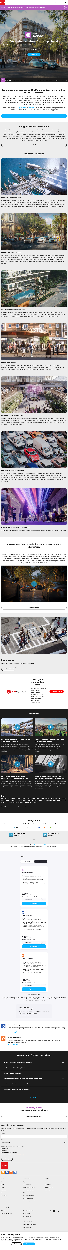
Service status (48, 1187)
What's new (32, 80)
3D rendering (26, 1213)
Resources (48, 1182)
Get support (48, 1184)
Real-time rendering (28, 1211)
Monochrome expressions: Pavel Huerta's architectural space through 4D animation (50, 777)
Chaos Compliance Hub (29, 1201)
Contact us (4, 1195)
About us (3, 1182)
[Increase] (45, 984)
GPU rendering (27, 1216)
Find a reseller (27, 1184)
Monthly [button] (27, 861)
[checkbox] (16, 1151)
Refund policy (26, 1193)
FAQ (57, 846)
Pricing (64, 80)
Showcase (49, 80)
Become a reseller (28, 1198)
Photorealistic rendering (29, 1224)
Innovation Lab (27, 1227)
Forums (47, 1193)
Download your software (29, 1190)
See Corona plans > (14, 1044)
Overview (16, 80)
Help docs (47, 1190)
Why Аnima (24, 80)
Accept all (29, 1244)
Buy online (26, 1182)
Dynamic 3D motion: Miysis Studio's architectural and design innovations (14, 777)
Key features (40, 80)
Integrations (57, 80)
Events (3, 1193)
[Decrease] (45, 985)
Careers (3, 1190)
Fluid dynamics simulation (30, 1219)
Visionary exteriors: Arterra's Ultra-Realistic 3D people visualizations (50, 740)
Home (3, 84)
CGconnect (4, 1211)
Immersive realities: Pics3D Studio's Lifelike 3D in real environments (16, 740)
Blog (2, 1184)
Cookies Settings (16, 1244)
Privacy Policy (20, 1155)
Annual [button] (41, 861)
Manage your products (29, 1187)
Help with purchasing (28, 1195)
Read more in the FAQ (40, 845)
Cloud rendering (27, 1222)
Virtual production (28, 1230)
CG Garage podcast (6, 1213)
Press (2, 1187)
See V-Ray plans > (14, 1032)
